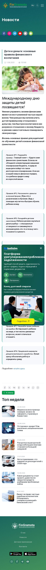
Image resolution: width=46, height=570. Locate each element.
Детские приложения (23, 542)
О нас (23, 533)
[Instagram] (38, 388)
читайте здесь (19, 369)
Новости (23, 537)
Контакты (23, 546)
